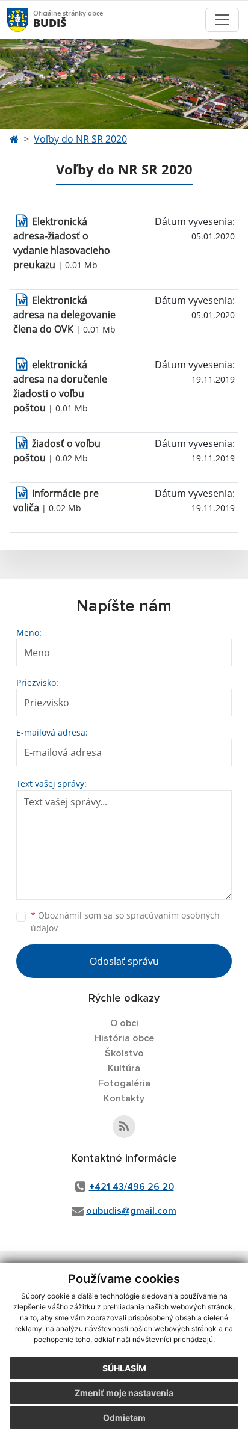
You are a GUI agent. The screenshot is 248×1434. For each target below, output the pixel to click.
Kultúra (124, 1068)
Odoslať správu (124, 961)
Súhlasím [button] (124, 1368)
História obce (124, 1038)
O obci (124, 1023)
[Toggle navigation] (222, 20)
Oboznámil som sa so (125, 921)
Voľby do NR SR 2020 (80, 139)
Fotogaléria (124, 1083)
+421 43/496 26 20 (131, 1187)
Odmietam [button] (124, 1417)
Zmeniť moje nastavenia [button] (124, 1393)
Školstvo (124, 1053)
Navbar (29, 19)
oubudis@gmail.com (131, 1211)
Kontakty (124, 1098)
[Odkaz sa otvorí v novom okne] (124, 1126)
